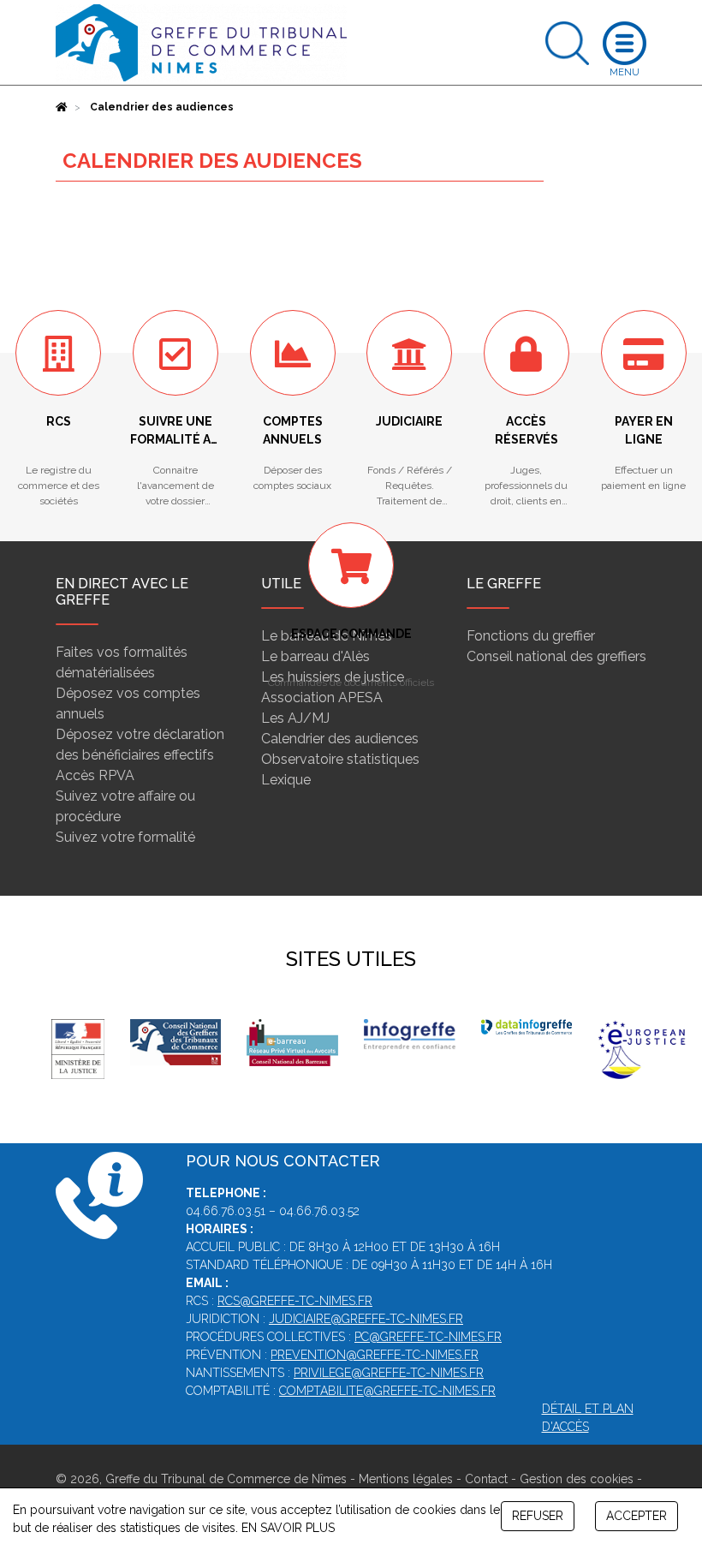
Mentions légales (406, 1479)
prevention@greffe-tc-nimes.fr (375, 1355)
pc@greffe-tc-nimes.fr (428, 1337)
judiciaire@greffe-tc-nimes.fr (366, 1319)
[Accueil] (62, 107)
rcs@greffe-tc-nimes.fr (294, 1301)
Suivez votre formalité (125, 837)
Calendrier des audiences (340, 738)
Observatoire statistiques (340, 759)
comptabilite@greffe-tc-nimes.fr (387, 1391)
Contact (486, 1479)
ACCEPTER (636, 1516)
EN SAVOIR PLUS (288, 1528)
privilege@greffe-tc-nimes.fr (389, 1373)
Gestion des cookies (577, 1479)
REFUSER (537, 1516)
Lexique (286, 780)
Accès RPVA (95, 775)
